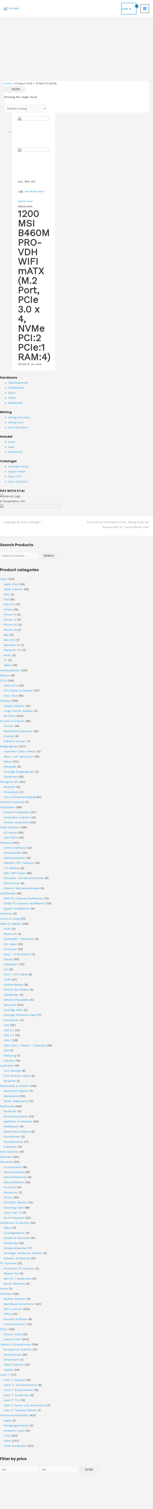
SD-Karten (10, 832)
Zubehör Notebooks (17, 1258)
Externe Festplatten (17, 812)
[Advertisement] (76, 47)
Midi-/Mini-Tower (15, 873)
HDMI (7, 979)
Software (6, 1293)
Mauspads (10, 766)
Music (7, 655)
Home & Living (9, 918)
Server (4, 1288)
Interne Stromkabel (16, 989)
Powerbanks (11, 792)
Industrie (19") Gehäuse (19, 862)
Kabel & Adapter (10, 923)
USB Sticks (11, 837)
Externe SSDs (13, 1334)
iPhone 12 (10, 614)
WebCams (10, 1146)
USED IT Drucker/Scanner (20, 1385)
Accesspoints (12, 1167)
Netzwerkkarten (14, 1182)
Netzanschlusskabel (16, 999)
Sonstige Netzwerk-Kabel (20, 1014)
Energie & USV (9, 781)
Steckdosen (11, 1020)
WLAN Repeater (14, 1217)
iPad (6, 599)
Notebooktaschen (15, 1248)
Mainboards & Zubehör (14, 1085)
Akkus (7, 1227)
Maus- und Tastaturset (18, 756)
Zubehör (9, 1060)
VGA (6, 1050)
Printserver (11, 1192)
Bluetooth (10, 933)
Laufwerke (7, 1065)
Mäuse (8, 761)
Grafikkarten (8, 893)
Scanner (9, 736)
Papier (8, 1420)
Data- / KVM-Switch (17, 954)
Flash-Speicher (10, 827)
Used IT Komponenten (18, 1389)
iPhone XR (10, 629)
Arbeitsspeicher (10, 670)
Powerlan (10, 1187)
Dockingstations (14, 1232)
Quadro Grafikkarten (17, 908)
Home (8, 83)
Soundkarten (12, 1136)
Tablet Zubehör (14, 1364)
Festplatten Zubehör (17, 817)
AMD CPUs (11, 685)
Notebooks (11, 1243)
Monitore (10, 715)
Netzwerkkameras (15, 1177)
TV (5, 660)
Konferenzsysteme (16, 1116)
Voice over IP (12, 1212)
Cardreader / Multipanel (19, 938)
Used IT (5, 1374)
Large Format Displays (18, 710)
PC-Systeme (8, 1263)
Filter (89, 1469)
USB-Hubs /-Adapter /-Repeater (25, 1045)
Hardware (6, 913)
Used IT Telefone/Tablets (20, 1410)
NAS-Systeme (9, 1151)
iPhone (8, 609)
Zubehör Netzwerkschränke (21, 888)
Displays (5, 700)
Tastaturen (11, 776)
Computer (10, 949)
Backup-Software (15, 1298)
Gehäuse (5, 842)
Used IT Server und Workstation (25, 1405)
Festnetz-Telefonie (12, 802)
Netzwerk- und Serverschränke (24, 878)
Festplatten (7, 807)
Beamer (5, 675)
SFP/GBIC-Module (15, 1202)
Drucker (9, 726)
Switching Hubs (14, 1207)
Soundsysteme (13, 1141)
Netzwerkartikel (14, 1172)
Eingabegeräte (9, 746)
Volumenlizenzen (15, 1324)
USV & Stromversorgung (19, 797)
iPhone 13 (10, 619)
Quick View (25, 201)
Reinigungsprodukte (16, 1425)
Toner (7, 1440)
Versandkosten (34, 191)
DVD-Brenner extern (17, 1075)
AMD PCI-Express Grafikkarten (23, 898)
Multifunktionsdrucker (18, 731)
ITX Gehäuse (12, 868)
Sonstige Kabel (13, 1009)
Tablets (8, 1369)
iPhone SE (10, 624)
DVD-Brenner (12, 1070)
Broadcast (10, 1111)
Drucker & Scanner (12, 721)
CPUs (3, 680)
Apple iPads (11, 584)
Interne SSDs (12, 1339)
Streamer (10, 1080)
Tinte (7, 1435)
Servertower (12, 883)
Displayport (11, 964)
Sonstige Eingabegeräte (19, 771)
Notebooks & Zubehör (14, 1222)
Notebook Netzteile (17, 1237)
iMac (7, 594)
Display (8, 959)
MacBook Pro (12, 650)
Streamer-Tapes (14, 1430)
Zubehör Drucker (15, 741)
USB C (8, 1040)
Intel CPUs (10, 695)
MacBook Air (12, 645)
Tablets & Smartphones (15, 1344)
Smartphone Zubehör (18, 1349)
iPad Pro (9, 604)
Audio (7, 928)
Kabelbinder (11, 994)
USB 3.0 (9, 1035)
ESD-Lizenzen (13, 1308)
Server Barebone (14, 1283)
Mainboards (11, 1096)
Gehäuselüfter (13, 852)
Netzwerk (10, 1004)
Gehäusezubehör (14, 857)
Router (8, 1197)
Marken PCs (11, 1273)
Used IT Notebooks (16, 1395)
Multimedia (7, 1106)
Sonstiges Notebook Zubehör (23, 1253)
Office (8, 1313)
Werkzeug (10, 1055)
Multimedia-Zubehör (17, 1131)
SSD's (4, 1329)
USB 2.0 (9, 1030)
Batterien (9, 786)
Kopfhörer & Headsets (18, 1121)
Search (49, 555)
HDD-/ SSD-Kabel (15, 974)
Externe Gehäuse (15, 847)
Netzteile (6, 1156)
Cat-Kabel (10, 944)
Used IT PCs (12, 1400)
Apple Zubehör (13, 589)
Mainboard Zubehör (16, 1090)
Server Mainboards (16, 1101)
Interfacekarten (14, 984)
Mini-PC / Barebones (17, 1278)
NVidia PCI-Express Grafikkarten (24, 903)
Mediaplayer (11, 1126)
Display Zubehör (14, 705)
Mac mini (9, 639)
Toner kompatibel (15, 1445)
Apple (3, 579)
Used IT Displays (14, 1380)
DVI (6, 969)
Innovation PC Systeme (19, 1268)
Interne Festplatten (16, 822)
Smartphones (12, 1354)
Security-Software (15, 1319)
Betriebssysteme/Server (19, 1304)
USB (6, 1025)
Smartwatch (12, 1359)
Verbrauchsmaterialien (14, 1415)
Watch (8, 665)
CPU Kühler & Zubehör (18, 690)
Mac (6, 634)
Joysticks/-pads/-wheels (20, 751)
